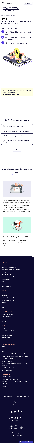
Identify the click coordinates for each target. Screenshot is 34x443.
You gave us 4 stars (17, 420)
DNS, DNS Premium (7, 286)
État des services (6, 316)
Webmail (4, 302)
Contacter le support (7, 314)
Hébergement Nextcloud (8, 274)
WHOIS (3, 307)
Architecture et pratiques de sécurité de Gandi (14, 381)
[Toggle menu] (2, 3)
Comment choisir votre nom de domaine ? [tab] (18, 131)
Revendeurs (5, 295)
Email (3, 281)
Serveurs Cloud (6, 337)
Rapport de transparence (8, 370)
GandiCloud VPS (6, 279)
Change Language (17, 435)
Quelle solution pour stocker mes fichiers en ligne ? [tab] (18, 141)
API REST (4, 321)
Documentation (6, 319)
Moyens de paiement (7, 358)
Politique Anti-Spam (7, 361)
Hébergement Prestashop (8, 276)
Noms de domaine (13, 7)
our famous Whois (23, 396)
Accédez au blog (17, 175)
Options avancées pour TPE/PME (10, 300)
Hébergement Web (7, 335)
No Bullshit (4, 384)
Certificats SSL (5, 284)
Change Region (16, 433)
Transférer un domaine (8, 330)
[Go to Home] (9, 3)
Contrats (4, 351)
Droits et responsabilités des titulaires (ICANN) (14, 354)
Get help (17, 150)
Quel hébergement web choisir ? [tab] (15, 126)
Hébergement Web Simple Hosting (11, 269)
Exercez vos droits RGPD (8, 367)
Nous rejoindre (5, 388)
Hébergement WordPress (8, 272)
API (2, 305)
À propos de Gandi (7, 376)
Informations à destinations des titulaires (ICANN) (15, 356)
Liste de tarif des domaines (9, 267)
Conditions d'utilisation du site (10, 349)
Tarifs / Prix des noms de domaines (11, 8)
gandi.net (5, 7)
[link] (9, 418)
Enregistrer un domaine (8, 328)
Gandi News (5, 386)
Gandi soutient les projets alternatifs (11, 379)
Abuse (3, 346)
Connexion (28, 3)
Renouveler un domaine (8, 332)
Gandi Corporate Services (8, 293)
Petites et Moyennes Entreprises (10, 298)
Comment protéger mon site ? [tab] (14, 136)
